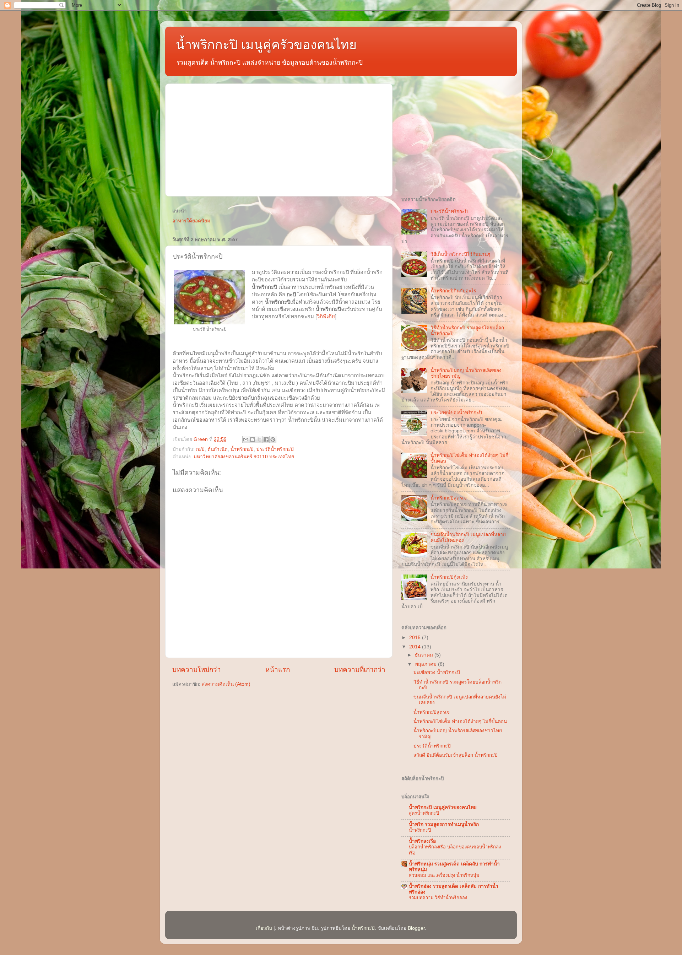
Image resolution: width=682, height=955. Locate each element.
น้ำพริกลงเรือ (422, 841)
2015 (415, 637)
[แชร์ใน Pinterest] (272, 439)
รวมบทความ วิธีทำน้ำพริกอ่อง (438, 897)
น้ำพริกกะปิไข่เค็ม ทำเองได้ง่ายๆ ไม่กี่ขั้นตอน (460, 721)
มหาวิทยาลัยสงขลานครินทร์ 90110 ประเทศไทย (244, 456)
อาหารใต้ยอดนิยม (191, 220)
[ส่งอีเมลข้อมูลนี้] (245, 439)
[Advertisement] (279, 139)
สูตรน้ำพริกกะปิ (424, 813)
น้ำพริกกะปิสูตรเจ (449, 498)
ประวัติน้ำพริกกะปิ (275, 449)
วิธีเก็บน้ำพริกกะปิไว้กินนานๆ (460, 254)
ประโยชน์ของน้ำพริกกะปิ (456, 412)
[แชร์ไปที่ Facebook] (266, 439)
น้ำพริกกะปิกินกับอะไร (453, 290)
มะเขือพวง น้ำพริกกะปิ (436, 672)
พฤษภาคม (426, 664)
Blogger (416, 928)
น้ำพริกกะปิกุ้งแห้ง (449, 577)
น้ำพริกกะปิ (242, 449)
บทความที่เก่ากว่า (359, 669)
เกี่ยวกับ (264, 928)
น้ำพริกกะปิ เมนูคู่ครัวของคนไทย (266, 44)
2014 (415, 646)
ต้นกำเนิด (217, 449)
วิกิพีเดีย (326, 316)
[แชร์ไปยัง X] (259, 439)
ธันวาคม (424, 655)
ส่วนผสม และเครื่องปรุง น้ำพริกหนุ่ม (444, 875)
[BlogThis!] (252, 439)
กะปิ (200, 449)
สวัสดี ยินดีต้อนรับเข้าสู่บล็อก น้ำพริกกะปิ (455, 755)
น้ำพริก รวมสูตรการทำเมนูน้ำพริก (444, 824)
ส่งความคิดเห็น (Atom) (226, 684)
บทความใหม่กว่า (196, 669)
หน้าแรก (277, 669)
